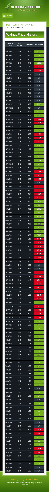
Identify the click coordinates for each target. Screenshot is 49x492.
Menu (9, 16)
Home (7, 25)
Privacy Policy (17, 480)
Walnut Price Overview (23, 25)
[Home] (24, 10)
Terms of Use (32, 480)
